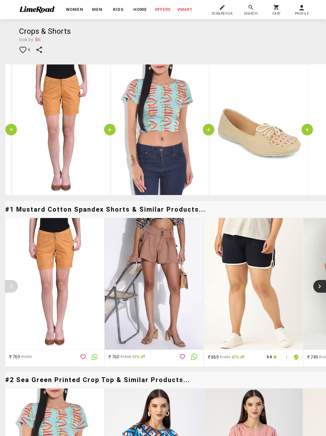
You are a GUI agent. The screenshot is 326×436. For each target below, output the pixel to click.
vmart (185, 9)
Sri (37, 39)
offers (163, 9)
